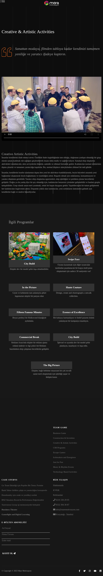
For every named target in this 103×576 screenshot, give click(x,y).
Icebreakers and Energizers (64, 457)
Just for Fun (58, 462)
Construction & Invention (64, 438)
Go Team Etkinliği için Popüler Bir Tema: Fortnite (22, 485)
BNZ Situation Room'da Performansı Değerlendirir (23, 500)
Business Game (59, 433)
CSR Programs (59, 448)
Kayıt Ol (7, 553)
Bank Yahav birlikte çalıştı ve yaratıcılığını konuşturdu (24, 490)
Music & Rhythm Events (63, 467)
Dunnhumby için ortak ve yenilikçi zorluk (19, 495)
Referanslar (58, 495)
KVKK (56, 490)
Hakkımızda (58, 485)
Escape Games (59, 452)
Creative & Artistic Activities (65, 443)
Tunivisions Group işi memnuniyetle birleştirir (21, 505)
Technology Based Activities (65, 472)
